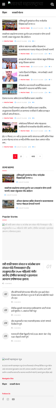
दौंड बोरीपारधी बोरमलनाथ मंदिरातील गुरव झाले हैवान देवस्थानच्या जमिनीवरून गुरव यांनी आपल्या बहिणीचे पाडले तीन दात (32, 295)
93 (51, 54)
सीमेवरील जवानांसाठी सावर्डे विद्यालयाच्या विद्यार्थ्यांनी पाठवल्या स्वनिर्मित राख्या (34, 87)
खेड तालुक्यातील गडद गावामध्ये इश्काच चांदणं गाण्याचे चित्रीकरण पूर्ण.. (31, 322)
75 (51, 79)
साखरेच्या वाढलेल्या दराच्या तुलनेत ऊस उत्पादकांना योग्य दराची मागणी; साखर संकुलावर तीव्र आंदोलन (26, 35)
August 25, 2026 (37, 28)
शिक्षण (4, 12)
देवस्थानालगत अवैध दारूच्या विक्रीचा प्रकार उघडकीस (22, 98)
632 (33, 156)
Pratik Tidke (25, 28)
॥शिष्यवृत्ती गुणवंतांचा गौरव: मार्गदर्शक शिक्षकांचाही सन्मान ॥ (33, 22)
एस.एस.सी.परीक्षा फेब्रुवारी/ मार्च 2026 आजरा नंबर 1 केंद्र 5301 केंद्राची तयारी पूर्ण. (31, 336)
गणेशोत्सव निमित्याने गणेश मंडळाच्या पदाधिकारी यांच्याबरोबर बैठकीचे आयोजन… (35, 125)
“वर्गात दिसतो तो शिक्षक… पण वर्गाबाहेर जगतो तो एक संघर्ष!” (35, 74)
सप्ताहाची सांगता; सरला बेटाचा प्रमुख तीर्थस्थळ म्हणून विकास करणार (36, 61)
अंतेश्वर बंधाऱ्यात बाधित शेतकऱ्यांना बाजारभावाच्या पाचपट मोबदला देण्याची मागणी (36, 48)
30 (35, 147)
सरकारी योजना (17, 12)
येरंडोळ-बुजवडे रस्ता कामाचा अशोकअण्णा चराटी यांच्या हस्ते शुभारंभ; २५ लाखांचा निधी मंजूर (31, 310)
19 (51, 66)
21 (34, 41)
